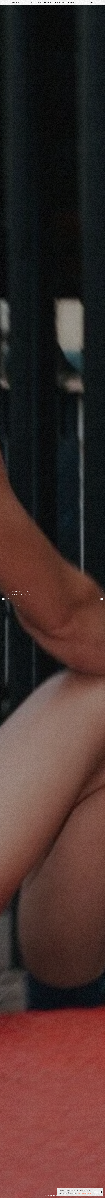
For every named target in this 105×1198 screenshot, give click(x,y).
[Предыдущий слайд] (3, 599)
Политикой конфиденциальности (83, 1193)
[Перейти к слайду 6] (51, 1195)
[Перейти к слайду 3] (47, 1195)
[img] (14, 2)
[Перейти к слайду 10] (57, 1195)
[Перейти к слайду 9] (56, 1195)
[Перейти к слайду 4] (48, 1195)
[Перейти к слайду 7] (53, 1195)
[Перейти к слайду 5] (50, 1195)
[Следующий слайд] (101, 599)
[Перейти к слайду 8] (54, 1195)
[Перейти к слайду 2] (45, 1195)
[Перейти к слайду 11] (59, 1195)
